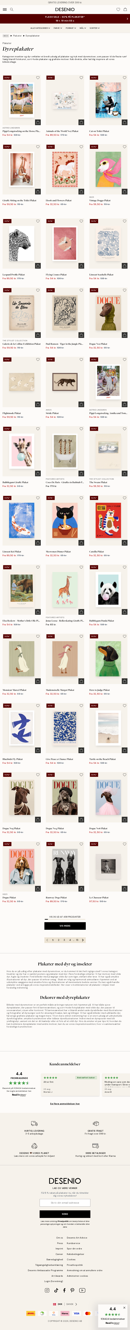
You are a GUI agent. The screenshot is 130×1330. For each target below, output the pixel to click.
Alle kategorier (39, 28)
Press (60, 1243)
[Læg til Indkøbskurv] (38, 122)
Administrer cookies (77, 1276)
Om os (59, 1237)
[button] (112, 1315)
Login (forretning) (53, 1281)
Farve (57, 28)
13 (77, 940)
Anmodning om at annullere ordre (84, 1270)
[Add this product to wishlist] (38, 77)
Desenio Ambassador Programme (45, 1270)
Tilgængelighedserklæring (49, 1265)
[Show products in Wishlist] (118, 9)
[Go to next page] (83, 940)
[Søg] (11, 9)
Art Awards (57, 1276)
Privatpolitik (63, 1221)
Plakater (17, 35)
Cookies (71, 1259)
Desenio (74, 1321)
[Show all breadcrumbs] (6, 35)
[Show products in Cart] (125, 9)
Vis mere (65, 925)
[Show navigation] (4, 9)
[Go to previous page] (47, 940)
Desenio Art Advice (77, 1237)
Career (59, 1254)
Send (65, 1214)
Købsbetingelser (75, 1254)
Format (70, 28)
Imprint (59, 1248)
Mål (82, 28)
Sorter (93, 28)
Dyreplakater (33, 35)
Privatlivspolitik (75, 1265)
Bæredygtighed (55, 1259)
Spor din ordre (74, 1248)
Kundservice (73, 1243)
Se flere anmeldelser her (65, 1103)
